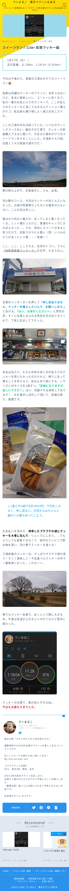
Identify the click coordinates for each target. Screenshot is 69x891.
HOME (6, 871)
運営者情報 (19, 879)
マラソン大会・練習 (44, 41)
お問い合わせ (48, 881)
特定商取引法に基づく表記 (40, 879)
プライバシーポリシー (27, 881)
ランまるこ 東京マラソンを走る (34, 2)
